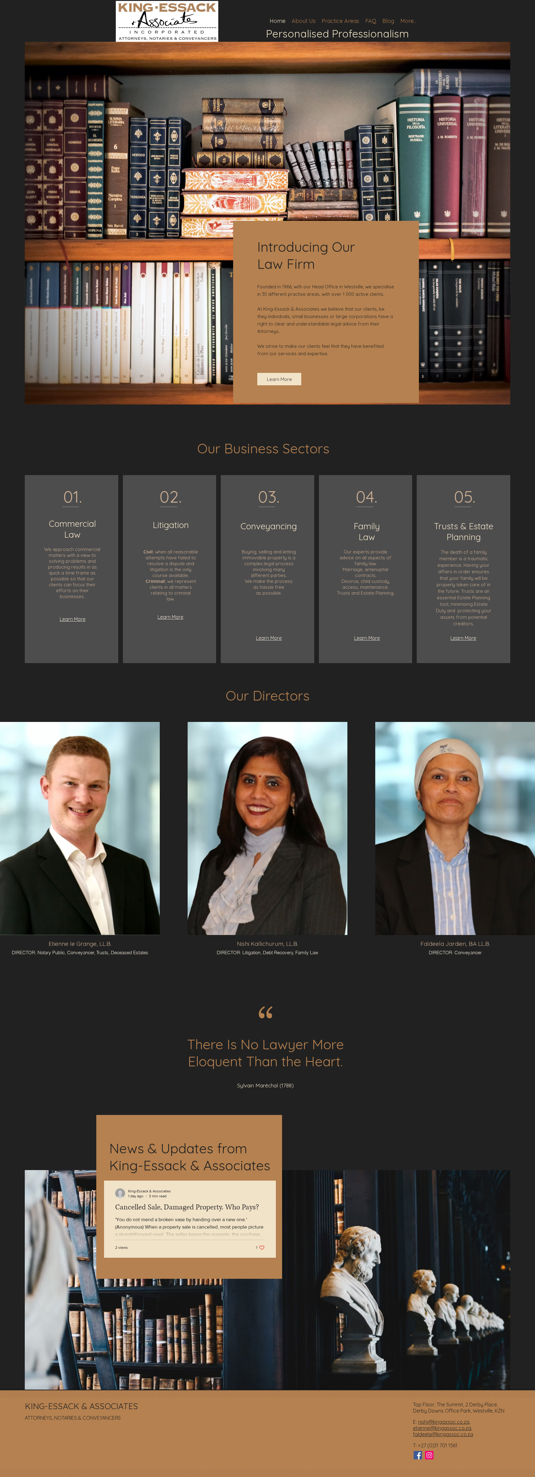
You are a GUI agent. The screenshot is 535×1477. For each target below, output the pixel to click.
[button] (340, 20)
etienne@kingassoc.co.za (442, 1428)
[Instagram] (429, 1455)
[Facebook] (418, 1455)
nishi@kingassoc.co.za (443, 1422)
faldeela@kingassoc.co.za (443, 1434)
